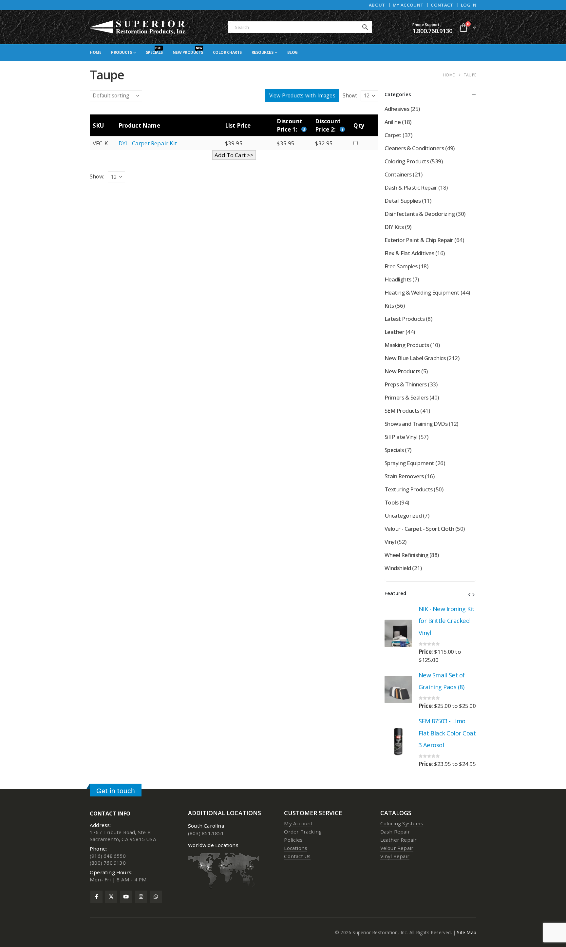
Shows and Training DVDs (416, 423)
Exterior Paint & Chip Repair (419, 240)
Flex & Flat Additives (409, 253)
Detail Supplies (403, 200)
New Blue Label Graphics (415, 358)
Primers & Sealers (406, 397)
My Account (408, 5)
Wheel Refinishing (406, 555)
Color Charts (227, 52)
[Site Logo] (138, 27)
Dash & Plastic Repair (411, 187)
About (377, 5)
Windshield (398, 568)
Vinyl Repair (394, 856)
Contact (442, 5)
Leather (394, 332)
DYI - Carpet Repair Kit (148, 143)
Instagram (141, 897)
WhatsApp (156, 897)
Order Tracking (303, 831)
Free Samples (401, 266)
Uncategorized (403, 515)
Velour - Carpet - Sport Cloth (419, 528)
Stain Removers (404, 476)
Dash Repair (395, 831)
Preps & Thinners (406, 384)
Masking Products (407, 345)
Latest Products (404, 318)
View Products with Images (302, 95)
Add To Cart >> (234, 155)
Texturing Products (409, 489)
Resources (263, 52)
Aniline (393, 122)
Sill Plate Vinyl (401, 437)
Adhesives (397, 109)
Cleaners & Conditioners (414, 148)
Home (95, 52)
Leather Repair (398, 839)
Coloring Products (407, 161)
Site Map (466, 932)
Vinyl (390, 542)
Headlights (398, 279)
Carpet (393, 135)
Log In (468, 5)
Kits (389, 305)
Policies (293, 839)
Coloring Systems (401, 823)
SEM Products (402, 410)
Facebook (96, 897)
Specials (154, 50)
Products (121, 52)
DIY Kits (394, 227)
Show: (350, 95)
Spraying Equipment (409, 463)
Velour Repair (397, 848)
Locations (295, 848)
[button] (469, 594)
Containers (398, 174)
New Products (188, 50)
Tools (391, 502)
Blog (292, 52)
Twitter (111, 897)
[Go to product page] (398, 633)
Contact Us (297, 856)
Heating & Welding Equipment (422, 292)
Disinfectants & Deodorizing (420, 213)
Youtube (126, 897)
